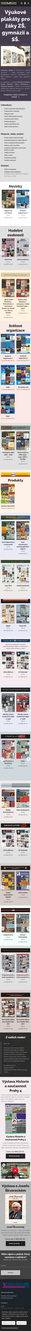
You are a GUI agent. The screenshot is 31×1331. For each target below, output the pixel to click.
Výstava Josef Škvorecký (11, 124)
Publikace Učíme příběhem (12, 172)
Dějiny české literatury (11, 126)
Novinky (15, 186)
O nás (2, 1306)
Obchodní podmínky (7, 1298)
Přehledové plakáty (10, 157)
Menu (28, 3)
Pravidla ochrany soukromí (9, 1296)
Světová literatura (9, 121)
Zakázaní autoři (9, 114)
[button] (21, 3)
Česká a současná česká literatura (14, 108)
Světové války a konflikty (11, 145)
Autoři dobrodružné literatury (13, 116)
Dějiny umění (8, 155)
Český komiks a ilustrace (11, 111)
